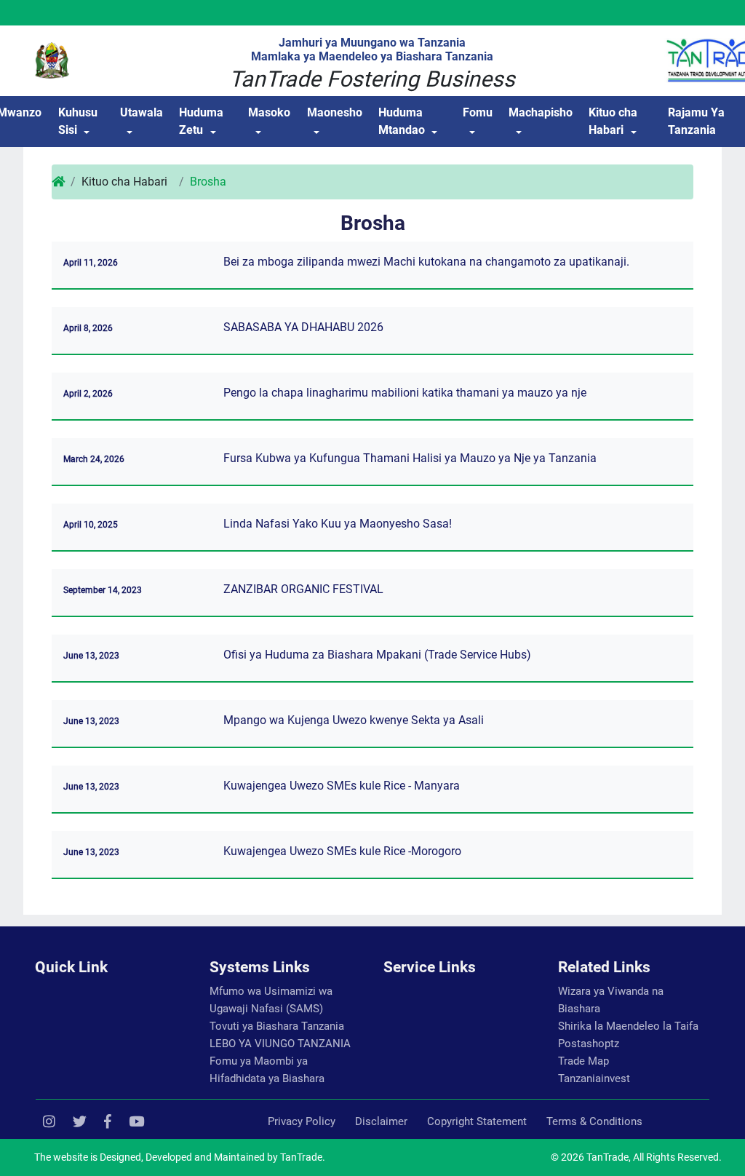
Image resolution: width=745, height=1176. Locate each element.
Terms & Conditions (594, 1121)
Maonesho (334, 112)
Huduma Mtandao (401, 121)
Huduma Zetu (201, 121)
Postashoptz (588, 1043)
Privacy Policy (301, 1121)
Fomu (478, 112)
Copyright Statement (477, 1121)
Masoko (269, 112)
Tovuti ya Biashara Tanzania (277, 1026)
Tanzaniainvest (594, 1078)
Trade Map (583, 1061)
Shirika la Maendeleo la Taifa (628, 1026)
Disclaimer (381, 1121)
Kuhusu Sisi (77, 121)
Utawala (141, 112)
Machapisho (541, 112)
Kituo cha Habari (613, 121)
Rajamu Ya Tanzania (696, 121)
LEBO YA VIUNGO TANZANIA (280, 1043)
